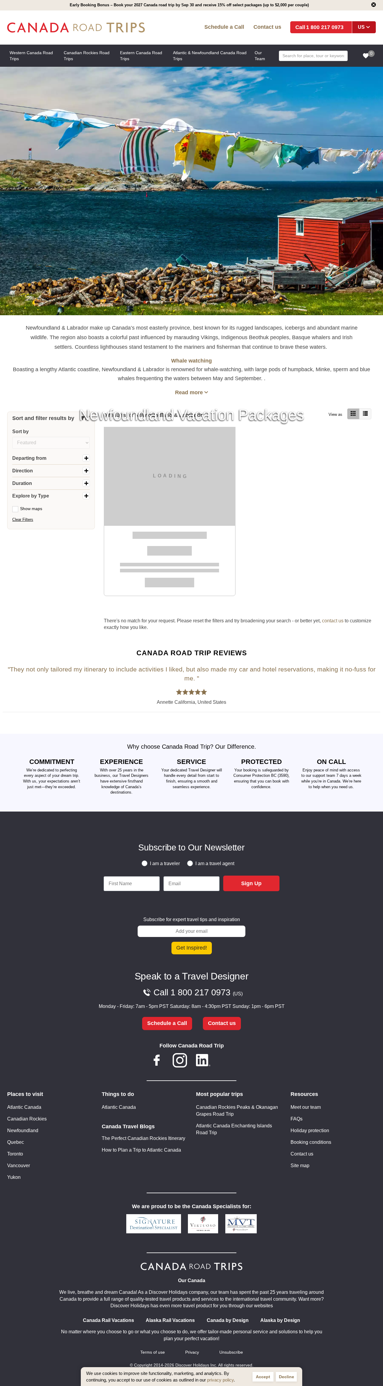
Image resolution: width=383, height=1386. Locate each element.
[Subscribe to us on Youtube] (226, 1061)
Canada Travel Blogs (128, 1126)
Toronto (15, 1153)
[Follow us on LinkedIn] (203, 1061)
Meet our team (306, 1107)
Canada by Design (228, 1320)
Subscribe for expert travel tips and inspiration (191, 919)
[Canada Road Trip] (81, 27)
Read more (189, 392)
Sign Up (251, 883)
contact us (333, 620)
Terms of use (152, 1352)
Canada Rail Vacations (108, 1320)
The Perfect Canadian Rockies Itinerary (143, 1138)
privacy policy (220, 1379)
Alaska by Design (280, 1320)
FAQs (297, 1118)
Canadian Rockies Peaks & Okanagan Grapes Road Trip (237, 1111)
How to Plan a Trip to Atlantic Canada (141, 1150)
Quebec (15, 1142)
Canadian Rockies (27, 1118)
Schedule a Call (224, 27)
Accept (263, 1376)
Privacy (192, 1352)
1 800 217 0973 (325, 27)
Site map (300, 1165)
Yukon (14, 1177)
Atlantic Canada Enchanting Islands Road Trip (234, 1129)
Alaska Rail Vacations (170, 1320)
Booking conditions (311, 1142)
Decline (286, 1376)
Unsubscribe (231, 1352)
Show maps (31, 508)
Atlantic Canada (24, 1107)
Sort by (20, 431)
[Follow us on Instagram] (180, 1061)
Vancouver (18, 1165)
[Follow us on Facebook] (157, 1061)
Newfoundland (22, 1130)
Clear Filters (22, 519)
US (361, 27)
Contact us (267, 27)
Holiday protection (310, 1130)
